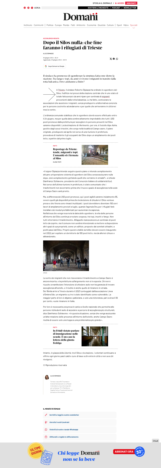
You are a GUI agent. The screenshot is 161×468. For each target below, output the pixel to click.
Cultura (110, 25)
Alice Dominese (48, 53)
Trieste (61, 90)
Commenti (38, 25)
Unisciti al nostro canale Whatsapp (64, 429)
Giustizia (101, 25)
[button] (111, 59)
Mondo (66, 25)
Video (126, 25)
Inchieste (28, 25)
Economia (91, 25)
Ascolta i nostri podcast (59, 422)
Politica (50, 25)
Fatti (73, 25)
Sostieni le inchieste (98, 7)
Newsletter (130, 7)
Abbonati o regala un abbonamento (64, 437)
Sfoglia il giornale (102, 3)
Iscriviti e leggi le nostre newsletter (64, 415)
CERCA (37, 8)
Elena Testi (57, 162)
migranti (106, 96)
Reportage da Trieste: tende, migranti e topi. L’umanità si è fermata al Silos (65, 154)
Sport (119, 25)
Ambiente (80, 25)
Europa (58, 25)
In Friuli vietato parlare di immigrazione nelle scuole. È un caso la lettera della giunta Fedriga (66, 336)
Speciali (133, 25)
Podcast (116, 7)
